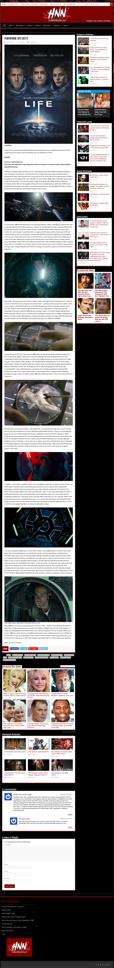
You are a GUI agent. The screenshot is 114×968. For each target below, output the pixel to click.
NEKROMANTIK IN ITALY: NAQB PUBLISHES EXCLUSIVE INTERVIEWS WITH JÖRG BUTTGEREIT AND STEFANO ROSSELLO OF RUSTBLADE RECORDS (94, 256)
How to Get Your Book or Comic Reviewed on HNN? (18, 920)
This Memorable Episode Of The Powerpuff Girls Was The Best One (102, 293)
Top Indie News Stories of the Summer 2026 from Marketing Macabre (99, 128)
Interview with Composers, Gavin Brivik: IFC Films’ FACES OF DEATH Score (100, 235)
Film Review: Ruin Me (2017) (15, 752)
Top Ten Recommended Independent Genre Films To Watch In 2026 (99, 138)
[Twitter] (89, 4)
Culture (65, 25)
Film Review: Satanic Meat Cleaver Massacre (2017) (38, 774)
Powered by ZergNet (69, 732)
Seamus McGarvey (9, 660)
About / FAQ (25, 4)
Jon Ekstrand (69, 655)
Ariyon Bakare (17, 655)
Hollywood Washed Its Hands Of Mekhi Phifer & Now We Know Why (62, 726)
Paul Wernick (28, 657)
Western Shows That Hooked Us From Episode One (84, 111)
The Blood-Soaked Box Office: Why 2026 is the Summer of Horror (100, 59)
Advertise (34, 4)
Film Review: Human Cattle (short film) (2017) (61, 753)
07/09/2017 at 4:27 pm (66, 818)
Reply (70, 814)
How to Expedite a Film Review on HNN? (14, 927)
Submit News (44, 4)
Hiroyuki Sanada (44, 655)
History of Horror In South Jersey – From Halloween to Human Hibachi (98, 49)
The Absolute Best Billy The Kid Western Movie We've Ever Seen (85, 293)
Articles (37, 25)
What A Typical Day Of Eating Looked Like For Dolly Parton (14, 695)
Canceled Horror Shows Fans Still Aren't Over (101, 111)
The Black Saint (10, 42)
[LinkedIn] (94, 4)
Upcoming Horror (55, 4)
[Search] (111, 4)
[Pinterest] (92, 4)
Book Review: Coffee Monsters (100, 194)
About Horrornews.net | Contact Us (13, 906)
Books (29, 25)
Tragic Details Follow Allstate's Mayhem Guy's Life (62, 695)
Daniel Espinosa (30, 655)
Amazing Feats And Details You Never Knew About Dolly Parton (38, 695)
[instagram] (98, 4)
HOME (4, 25)
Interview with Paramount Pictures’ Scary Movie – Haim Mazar (99, 244)
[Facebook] (87, 4)
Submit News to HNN (8, 913)
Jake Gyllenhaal (57, 655)
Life (5, 657)
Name (6, 864)
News (10, 25)
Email (6, 871)
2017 (9, 655)
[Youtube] (96, 4)
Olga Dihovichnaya (15, 657)
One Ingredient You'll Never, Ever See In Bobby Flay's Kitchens (38, 726)
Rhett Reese (54, 657)
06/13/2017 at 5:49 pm (66, 794)
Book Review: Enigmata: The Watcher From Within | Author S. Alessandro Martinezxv (100, 186)
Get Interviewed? (7, 924)
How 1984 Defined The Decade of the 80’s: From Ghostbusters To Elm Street (100, 69)
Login (3, 934)
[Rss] (85, 4)
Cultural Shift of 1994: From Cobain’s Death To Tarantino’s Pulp (99, 79)
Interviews (46, 25)
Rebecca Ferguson (42, 657)
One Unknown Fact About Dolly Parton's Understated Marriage (13, 726)
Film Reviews (20, 25)
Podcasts (56, 25)
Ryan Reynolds (65, 657)
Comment (7, 845)
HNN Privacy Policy (7, 931)
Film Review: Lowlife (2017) (38, 752)
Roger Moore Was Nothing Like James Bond (85, 317)
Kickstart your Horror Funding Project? (14, 917)
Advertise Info (6, 910)
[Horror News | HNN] (57, 14)
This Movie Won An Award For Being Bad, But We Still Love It (102, 318)
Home (4, 31)
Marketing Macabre (69, 4)
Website (7, 878)
